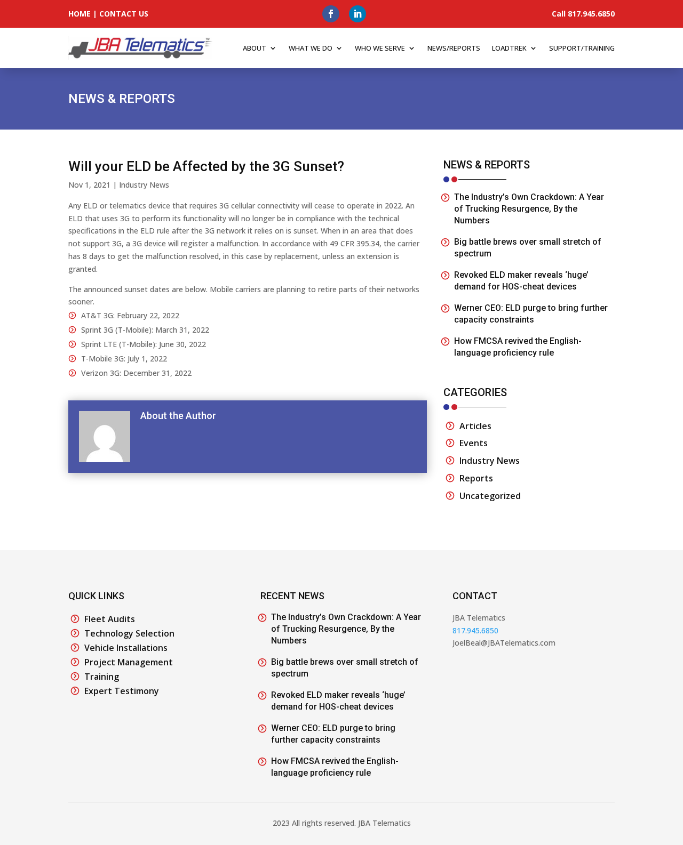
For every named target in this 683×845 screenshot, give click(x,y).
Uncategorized (490, 496)
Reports (476, 478)
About (254, 48)
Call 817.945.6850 (583, 14)
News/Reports (453, 48)
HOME (79, 14)
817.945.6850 (475, 630)
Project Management (128, 662)
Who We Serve (380, 48)
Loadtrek (509, 48)
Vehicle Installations (126, 648)
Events (473, 443)
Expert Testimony (121, 691)
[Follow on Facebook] (330, 13)
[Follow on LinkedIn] (357, 13)
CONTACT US (123, 14)
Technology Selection (129, 633)
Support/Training (582, 48)
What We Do (310, 48)
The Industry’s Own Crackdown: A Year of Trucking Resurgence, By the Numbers (529, 209)
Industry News (144, 185)
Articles (475, 426)
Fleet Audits (109, 619)
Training (101, 676)
